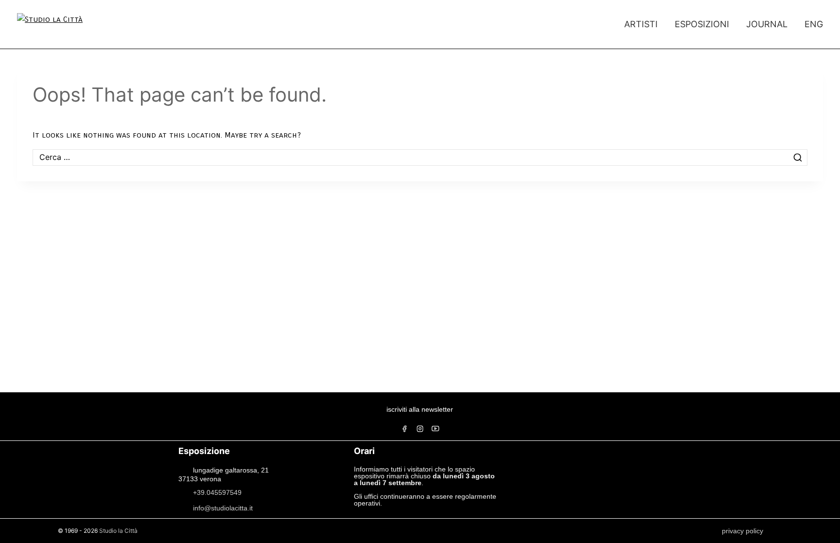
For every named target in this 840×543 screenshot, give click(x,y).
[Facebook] (404, 429)
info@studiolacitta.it (223, 507)
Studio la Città (118, 530)
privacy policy (742, 531)
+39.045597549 (217, 492)
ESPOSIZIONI (702, 24)
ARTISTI (641, 24)
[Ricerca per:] (420, 157)
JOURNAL (767, 24)
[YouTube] (435, 429)
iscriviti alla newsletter (419, 409)
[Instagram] (420, 429)
